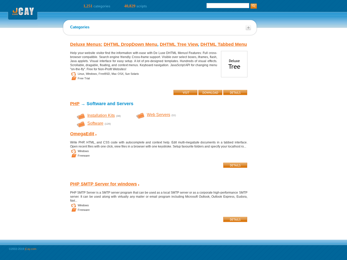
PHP (75, 103)
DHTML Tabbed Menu (223, 44)
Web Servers (158, 115)
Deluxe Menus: (86, 44)
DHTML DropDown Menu (130, 44)
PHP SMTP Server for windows (103, 184)
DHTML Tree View (179, 44)
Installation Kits (101, 115)
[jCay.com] (22, 26)
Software (95, 123)
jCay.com (30, 248)
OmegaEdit (82, 133)
